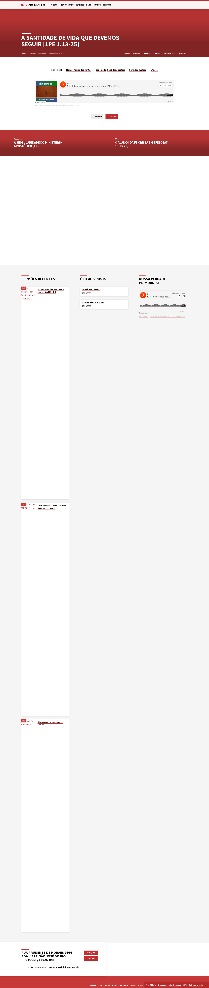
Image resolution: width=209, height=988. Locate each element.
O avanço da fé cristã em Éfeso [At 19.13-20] (141, 144)
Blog (88, 5)
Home (23, 53)
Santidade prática (116, 70)
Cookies (124, 985)
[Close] (206, 985)
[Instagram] (183, 5)
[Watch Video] (38, 295)
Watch (98, 116)
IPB (33, 5)
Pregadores (169, 54)
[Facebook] (176, 5)
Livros (157, 54)
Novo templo (67, 5)
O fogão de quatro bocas (93, 302)
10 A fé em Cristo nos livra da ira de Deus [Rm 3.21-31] (167, 316)
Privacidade (111, 985)
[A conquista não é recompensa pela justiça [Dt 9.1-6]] (28, 393)
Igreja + (54, 5)
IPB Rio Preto (39, 105)
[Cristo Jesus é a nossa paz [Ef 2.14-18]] (28, 825)
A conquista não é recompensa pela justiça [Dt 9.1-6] (51, 290)
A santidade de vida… (57, 53)
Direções (91, 952)
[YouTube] (180, 5)
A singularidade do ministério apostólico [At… (38, 144)
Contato (107, 5)
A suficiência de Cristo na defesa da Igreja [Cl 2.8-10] (52, 507)
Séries (147, 54)
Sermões (80, 5)
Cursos (97, 5)
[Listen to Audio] (40, 295)
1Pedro (154, 70)
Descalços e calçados (91, 289)
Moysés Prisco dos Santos (78, 70)
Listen (112, 116)
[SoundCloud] (186, 5)
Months (182, 54)
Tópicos (137, 54)
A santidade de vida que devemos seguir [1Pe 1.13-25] (63, 105)
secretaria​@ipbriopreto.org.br (64, 967)
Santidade (42, 53)
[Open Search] (171, 5)
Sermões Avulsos (137, 70)
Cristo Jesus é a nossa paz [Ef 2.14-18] (50, 723)
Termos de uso (94, 985)
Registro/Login (139, 985)
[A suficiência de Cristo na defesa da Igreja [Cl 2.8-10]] (28, 609)
